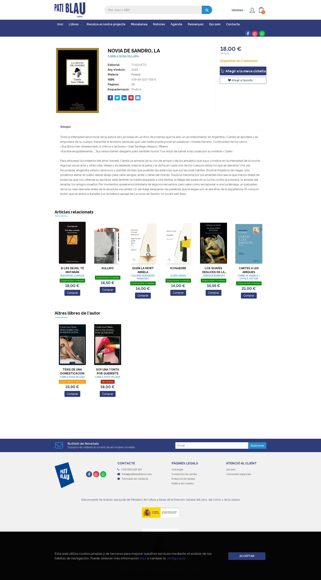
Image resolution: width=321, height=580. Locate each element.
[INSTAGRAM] (255, 33)
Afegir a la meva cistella (245, 71)
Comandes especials (238, 474)
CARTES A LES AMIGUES (249, 270)
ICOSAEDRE (178, 268)
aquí (143, 558)
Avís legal (177, 469)
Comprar (72, 292)
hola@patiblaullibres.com (137, 474)
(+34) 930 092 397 (131, 469)
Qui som (231, 469)
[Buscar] (207, 10)
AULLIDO (107, 268)
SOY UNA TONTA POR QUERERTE (107, 371)
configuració (176, 558)
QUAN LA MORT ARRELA (143, 270)
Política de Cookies (183, 483)
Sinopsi (65, 126)
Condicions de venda (184, 474)
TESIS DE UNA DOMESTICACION (72, 371)
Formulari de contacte (135, 478)
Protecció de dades (183, 478)
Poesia (136, 74)
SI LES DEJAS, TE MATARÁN (72, 270)
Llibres (74, 24)
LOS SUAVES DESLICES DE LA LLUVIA (213, 270)
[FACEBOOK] (248, 33)
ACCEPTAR (246, 556)
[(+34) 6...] (262, 33)
